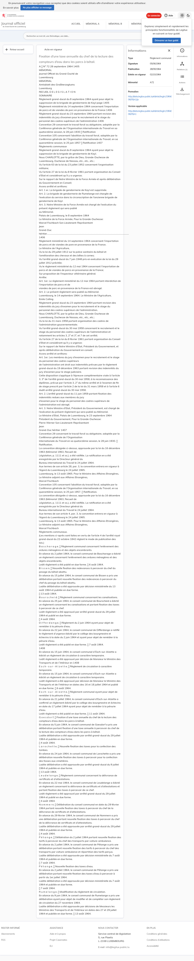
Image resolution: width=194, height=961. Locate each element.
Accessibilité (153, 946)
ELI (51, 946)
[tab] (182, 53)
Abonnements (8, 934)
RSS (3, 940)
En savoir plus (11, 7)
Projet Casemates (58, 940)
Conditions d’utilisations (158, 940)
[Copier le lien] (143, 92)
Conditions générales (157, 934)
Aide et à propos (58, 934)
